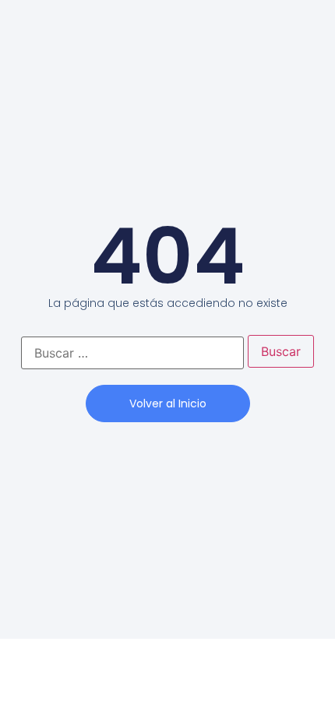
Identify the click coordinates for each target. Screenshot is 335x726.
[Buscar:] (132, 353)
